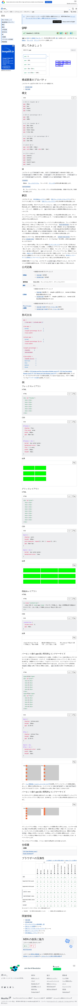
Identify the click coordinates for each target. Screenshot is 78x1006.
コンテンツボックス (54, 249)
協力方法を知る (27, 956)
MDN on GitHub (50, 996)
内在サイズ (33, 257)
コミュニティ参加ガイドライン (62, 1004)
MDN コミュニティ (51, 985)
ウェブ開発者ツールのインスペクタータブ (37, 788)
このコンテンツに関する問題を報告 (50, 963)
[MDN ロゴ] (4, 982)
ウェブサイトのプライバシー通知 (22, 1004)
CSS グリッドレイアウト (50, 201)
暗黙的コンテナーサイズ (38, 262)
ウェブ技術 (64, 985)
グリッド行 (52, 183)
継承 (24, 289)
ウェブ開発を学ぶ (66, 987)
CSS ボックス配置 (30, 933)
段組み (25, 40)
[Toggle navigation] (76, 9)
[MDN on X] (8, 994)
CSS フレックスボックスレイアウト (61, 199)
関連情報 (4, 42)
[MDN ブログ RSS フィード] (13, 994)
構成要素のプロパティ (8, 22)
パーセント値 (53, 311)
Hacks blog (64, 998)
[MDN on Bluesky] (5, 994)
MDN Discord (50, 993)
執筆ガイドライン (51, 990)
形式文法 (4, 32)
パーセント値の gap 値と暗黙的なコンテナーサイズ (43, 798)
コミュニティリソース (52, 987)
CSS (27, 38)
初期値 (25, 279)
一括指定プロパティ (35, 38)
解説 (3, 27)
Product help (34, 998)
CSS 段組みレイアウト (39, 199)
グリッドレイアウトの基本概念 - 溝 (34, 931)
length (44, 311)
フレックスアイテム (33, 183)
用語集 (63, 996)
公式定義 (4, 29)
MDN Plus (33, 996)
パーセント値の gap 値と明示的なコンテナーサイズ (43, 658)
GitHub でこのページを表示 (30, 963)
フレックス (31, 40)
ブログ (32, 987)
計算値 (25, 299)
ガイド (63, 990)
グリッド (37, 40)
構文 (3, 24)
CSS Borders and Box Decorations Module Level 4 (44, 375)
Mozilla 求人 (34, 990)
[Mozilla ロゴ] (6, 1004)
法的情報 (48, 1004)
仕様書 (4, 37)
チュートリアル (65, 993)
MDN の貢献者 (35, 960)
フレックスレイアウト (31, 390)
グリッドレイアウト (30, 493)
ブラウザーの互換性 (7, 39)
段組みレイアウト (29, 595)
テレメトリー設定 (38, 1004)
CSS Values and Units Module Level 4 (44, 378)
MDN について (35, 985)
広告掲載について (36, 993)
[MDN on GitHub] (2, 994)
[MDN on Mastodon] (10, 994)
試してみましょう (7, 19)
